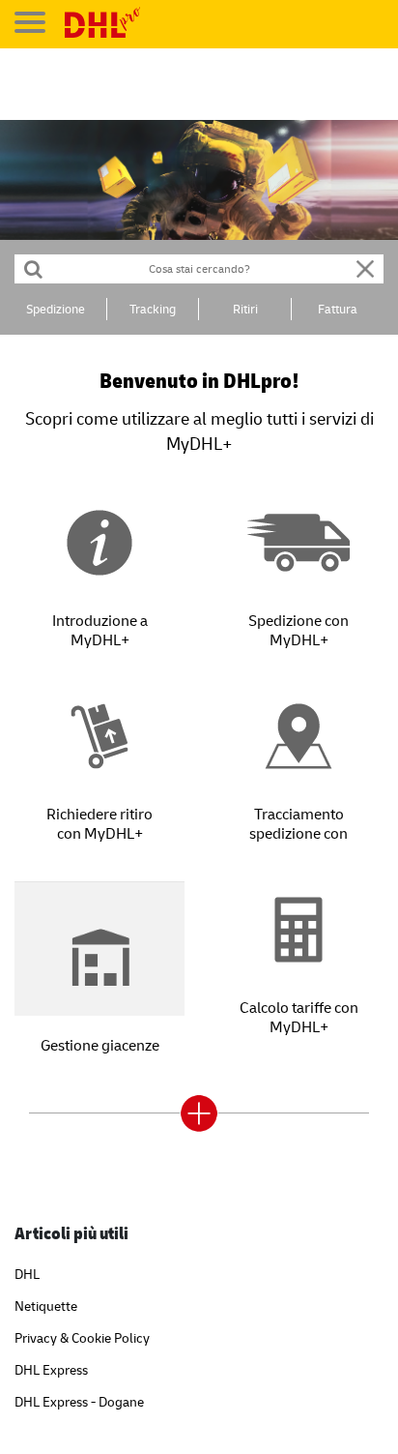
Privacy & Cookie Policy (82, 1337)
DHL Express (51, 1369)
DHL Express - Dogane (79, 1401)
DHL (27, 1273)
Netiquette (45, 1305)
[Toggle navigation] (29, 22)
